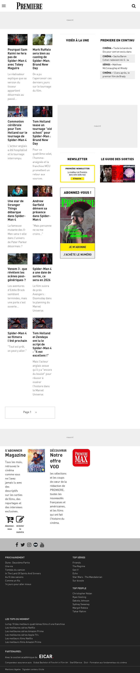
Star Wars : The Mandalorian (87, 576)
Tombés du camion (15, 569)
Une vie (9, 566)
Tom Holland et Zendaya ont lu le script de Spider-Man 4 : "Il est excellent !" (42, 344)
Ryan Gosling (79, 596)
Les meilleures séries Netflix (20, 627)
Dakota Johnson (81, 600)
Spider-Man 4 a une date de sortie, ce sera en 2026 (42, 274)
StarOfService (76, 662)
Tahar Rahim (79, 611)
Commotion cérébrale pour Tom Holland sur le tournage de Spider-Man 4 (17, 131)
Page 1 (27, 412)
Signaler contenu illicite (33, 669)
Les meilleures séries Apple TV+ (22, 634)
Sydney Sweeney (81, 604)
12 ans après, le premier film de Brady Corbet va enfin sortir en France (116, 75)
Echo (75, 573)
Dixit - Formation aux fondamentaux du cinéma (105, 662)
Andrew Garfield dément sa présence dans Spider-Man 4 (42, 210)
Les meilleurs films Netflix (19, 638)
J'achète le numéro (78, 254)
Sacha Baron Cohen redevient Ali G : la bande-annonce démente (116, 59)
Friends (77, 562)
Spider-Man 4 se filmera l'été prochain (17, 336)
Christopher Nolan (82, 593)
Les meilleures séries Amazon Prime (24, 631)
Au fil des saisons (14, 576)
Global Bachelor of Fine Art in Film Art (50, 662)
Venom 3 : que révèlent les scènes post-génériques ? (17, 274)
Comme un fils (12, 580)
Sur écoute (78, 580)
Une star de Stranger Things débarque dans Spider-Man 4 (17, 210)
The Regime (79, 566)
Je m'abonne (77, 247)
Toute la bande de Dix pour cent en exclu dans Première (117, 50)
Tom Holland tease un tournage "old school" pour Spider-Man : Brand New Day (42, 132)
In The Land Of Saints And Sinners (23, 573)
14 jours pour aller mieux (18, 584)
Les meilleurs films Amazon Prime (23, 641)
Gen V (76, 569)
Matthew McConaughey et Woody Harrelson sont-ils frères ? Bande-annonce (116, 67)
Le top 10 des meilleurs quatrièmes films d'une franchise (35, 624)
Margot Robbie (80, 607)
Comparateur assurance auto (18, 662)
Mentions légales (13, 669)
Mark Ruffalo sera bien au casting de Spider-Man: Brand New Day (42, 59)
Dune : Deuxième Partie (17, 562)
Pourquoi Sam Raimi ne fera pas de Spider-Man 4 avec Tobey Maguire (17, 59)
